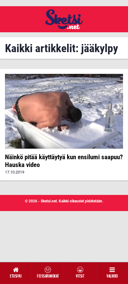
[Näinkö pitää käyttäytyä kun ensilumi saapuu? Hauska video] (64, 111)
